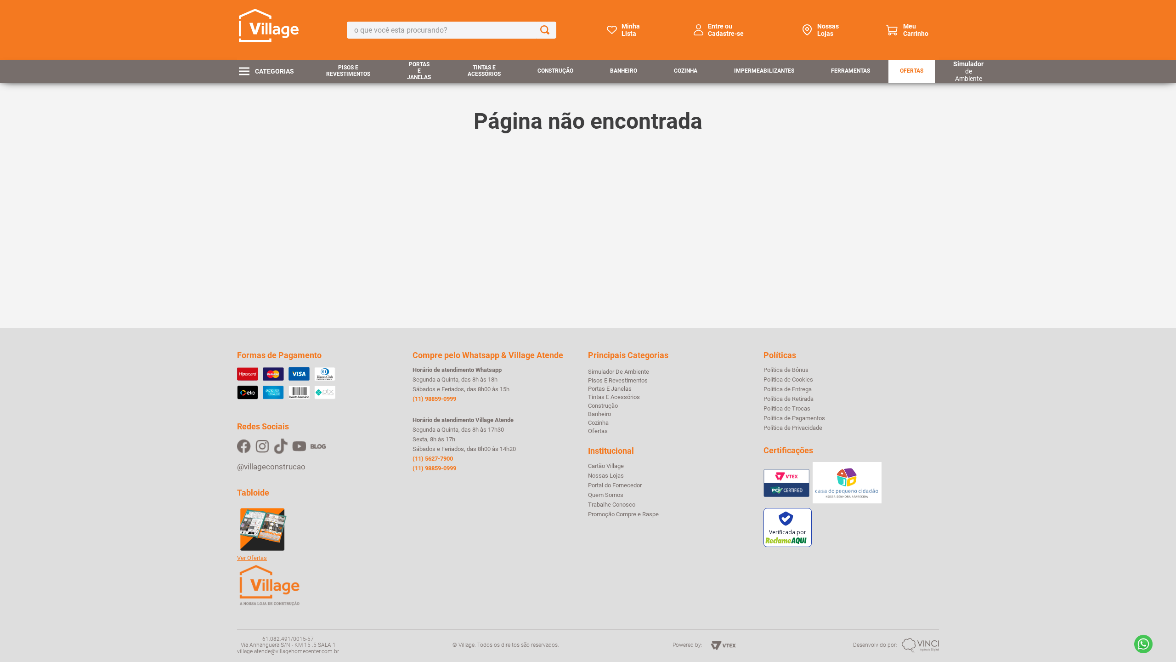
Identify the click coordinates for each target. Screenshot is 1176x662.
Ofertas (911, 71)
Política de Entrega (787, 389)
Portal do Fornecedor (615, 485)
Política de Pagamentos (794, 418)
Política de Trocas (786, 408)
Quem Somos (605, 495)
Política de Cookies (788, 380)
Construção (555, 71)
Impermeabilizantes (764, 71)
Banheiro (623, 71)
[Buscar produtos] (546, 30)
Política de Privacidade (792, 428)
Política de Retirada (788, 399)
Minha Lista (631, 30)
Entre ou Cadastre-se (726, 30)
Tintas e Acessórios (484, 70)
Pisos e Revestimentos (348, 70)
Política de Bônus (785, 370)
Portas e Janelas (419, 70)
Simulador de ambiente (618, 371)
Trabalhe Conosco (611, 505)
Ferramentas (850, 71)
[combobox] (451, 30)
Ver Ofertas (252, 558)
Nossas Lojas (828, 30)
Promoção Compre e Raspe (623, 514)
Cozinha (685, 71)
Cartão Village (606, 466)
